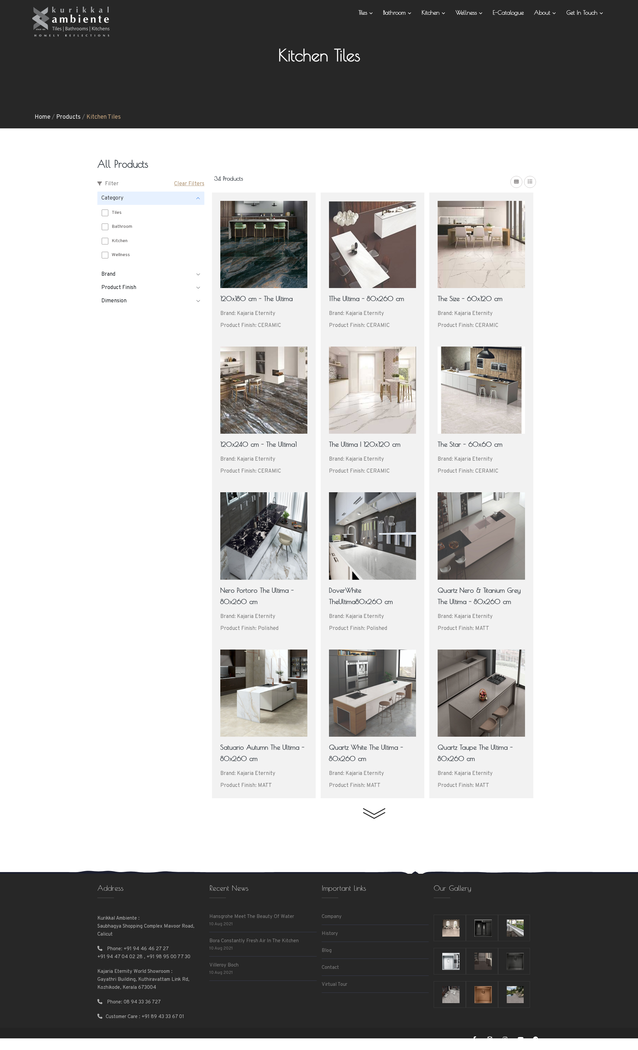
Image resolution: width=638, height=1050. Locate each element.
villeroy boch (224, 965)
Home (43, 117)
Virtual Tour (334, 984)
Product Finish (118, 287)
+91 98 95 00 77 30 (168, 957)
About (543, 12)
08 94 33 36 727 (142, 1002)
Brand (108, 274)
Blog (327, 951)
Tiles (364, 12)
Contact (330, 968)
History (330, 934)
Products (68, 117)
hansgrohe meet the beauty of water (251, 917)
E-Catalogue (508, 12)
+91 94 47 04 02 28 (120, 957)
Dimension (114, 301)
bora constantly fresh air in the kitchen (254, 941)
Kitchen (432, 12)
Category (112, 198)
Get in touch (582, 12)
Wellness (467, 12)
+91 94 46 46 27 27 (146, 949)
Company (332, 917)
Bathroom (395, 12)
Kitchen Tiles (103, 117)
